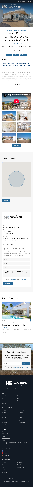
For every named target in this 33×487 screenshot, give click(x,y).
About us (4, 403)
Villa (3, 464)
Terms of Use (14, 279)
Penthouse (4, 462)
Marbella (4, 410)
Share (16, 54)
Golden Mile (4, 412)
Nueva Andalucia (21, 410)
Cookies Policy (15, 481)
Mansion (4, 469)
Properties (4, 395)
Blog (18, 398)
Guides (3, 400)
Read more (16, 84)
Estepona (19, 417)
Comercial (4, 472)
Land (18, 469)
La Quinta (4, 417)
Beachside (4, 425)
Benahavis (19, 415)
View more (5, 200)
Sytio (27, 481)
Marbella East (5, 415)
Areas (3, 398)
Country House (20, 467)
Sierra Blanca (20, 412)
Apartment (19, 462)
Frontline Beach (21, 422)
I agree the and (15, 279)
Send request (8, 283)
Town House (5, 467)
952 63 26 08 (5, 433)
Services (19, 395)
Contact (24, 54)
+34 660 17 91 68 (6, 438)
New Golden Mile (6, 420)
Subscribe (25, 363)
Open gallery (16, 145)
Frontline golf (5, 422)
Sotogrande (20, 420)
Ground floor (20, 464)
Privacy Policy (22, 279)
